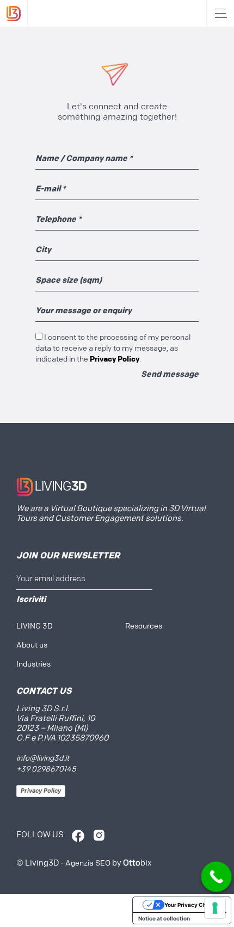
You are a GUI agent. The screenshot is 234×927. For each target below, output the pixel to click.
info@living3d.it (42, 759)
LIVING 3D (34, 627)
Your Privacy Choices (192, 904)
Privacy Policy (41, 790)
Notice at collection (164, 918)
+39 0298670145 (46, 770)
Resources (143, 627)
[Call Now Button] (216, 876)
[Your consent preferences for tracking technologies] (215, 908)
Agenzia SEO (87, 864)
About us (31, 646)
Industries (33, 665)
